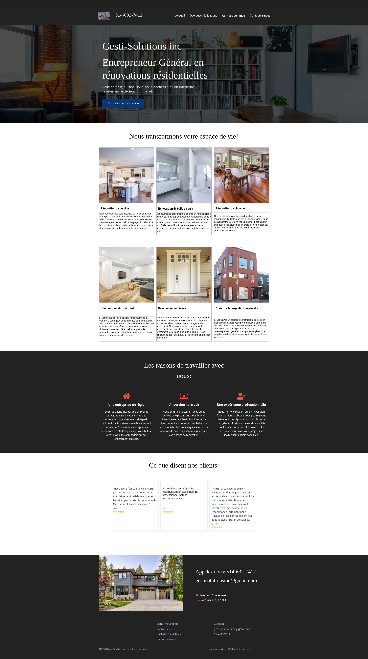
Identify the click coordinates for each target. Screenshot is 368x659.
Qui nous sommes (233, 15)
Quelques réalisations (203, 15)
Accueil (180, 15)
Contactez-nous (260, 15)
